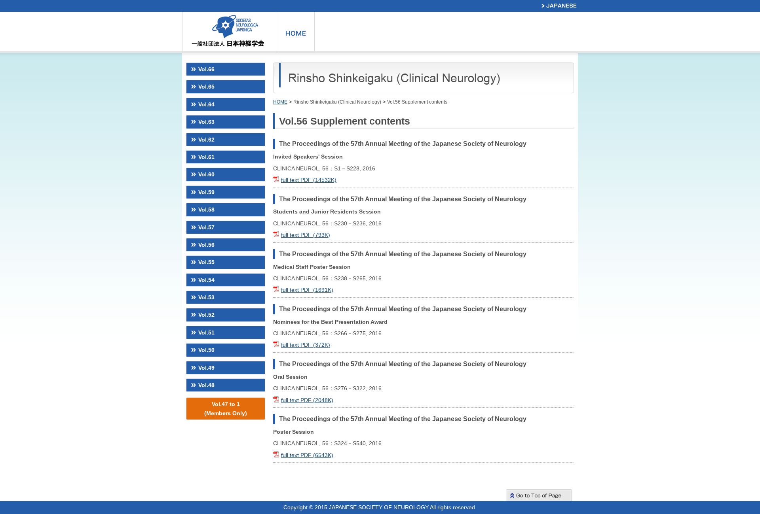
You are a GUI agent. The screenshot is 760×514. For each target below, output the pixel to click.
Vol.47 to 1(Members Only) (225, 408)
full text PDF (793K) (305, 235)
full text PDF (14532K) (308, 180)
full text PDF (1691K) (307, 290)
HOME (280, 102)
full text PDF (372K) (305, 345)
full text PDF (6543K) (307, 455)
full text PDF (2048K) (307, 400)
